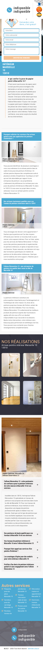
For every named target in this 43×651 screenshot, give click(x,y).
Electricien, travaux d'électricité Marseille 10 (36, 603)
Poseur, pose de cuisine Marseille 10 (22, 608)
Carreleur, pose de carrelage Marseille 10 (8, 603)
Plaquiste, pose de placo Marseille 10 (8, 592)
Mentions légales (33, 648)
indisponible (22, 8)
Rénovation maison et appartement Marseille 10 (36, 592)
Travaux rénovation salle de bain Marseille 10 (22, 598)
